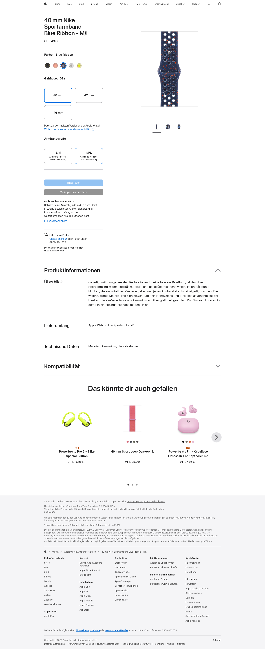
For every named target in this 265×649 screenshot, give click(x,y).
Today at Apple (122, 572)
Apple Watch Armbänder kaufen (80, 552)
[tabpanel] (169, 68)
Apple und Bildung (159, 579)
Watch (55, 552)
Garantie (190, 598)
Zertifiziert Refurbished (126, 586)
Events (189, 611)
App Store (84, 610)
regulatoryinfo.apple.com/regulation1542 (195, 518)
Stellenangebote (194, 593)
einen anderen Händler (116, 630)
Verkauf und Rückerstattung (137, 644)
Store (47, 563)
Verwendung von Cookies (81, 644)
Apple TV (84, 591)
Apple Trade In (122, 590)
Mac (46, 567)
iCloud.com (85, 575)
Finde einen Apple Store (88, 630)
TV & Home (50, 590)
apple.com (49, 512)
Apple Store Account (90, 570)
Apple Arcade (86, 600)
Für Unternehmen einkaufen (164, 567)
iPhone (47, 576)
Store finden (121, 563)
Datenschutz (192, 567)
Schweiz (217, 640)
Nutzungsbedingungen (108, 644)
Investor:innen (193, 602)
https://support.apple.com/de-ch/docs (146, 501)
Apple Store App (123, 581)
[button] (209, 4)
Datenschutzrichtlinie (54, 644)
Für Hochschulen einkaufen (164, 584)
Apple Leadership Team (197, 588)
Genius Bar (120, 567)
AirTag (47, 595)
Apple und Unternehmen (162, 563)
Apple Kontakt (192, 621)
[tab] (157, 127)
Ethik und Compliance (196, 607)
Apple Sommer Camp (125, 576)
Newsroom (191, 584)
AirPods (48, 586)
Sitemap (181, 644)
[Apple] (45, 551)
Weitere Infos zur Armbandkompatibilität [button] (67, 129)
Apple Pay (49, 616)
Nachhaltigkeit (193, 563)
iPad (46, 572)
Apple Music (86, 596)
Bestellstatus (121, 595)
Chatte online (58, 238)
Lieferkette (191, 572)
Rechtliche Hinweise (164, 644)
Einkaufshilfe (121, 600)
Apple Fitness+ (87, 605)
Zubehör (48, 600)
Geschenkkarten (52, 604)
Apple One (85, 587)
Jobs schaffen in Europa (197, 616)
